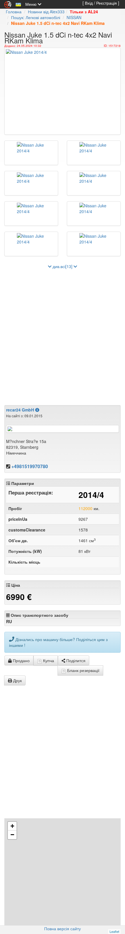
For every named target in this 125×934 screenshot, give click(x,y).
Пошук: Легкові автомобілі (35, 17)
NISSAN (74, 17)
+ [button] (12, 826)
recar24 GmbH (20, 410)
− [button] (12, 834)
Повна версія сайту (62, 928)
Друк (17, 680)
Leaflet (114, 931)
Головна (14, 11)
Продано (21, 660)
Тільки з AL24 (84, 11)
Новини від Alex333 (46, 11)
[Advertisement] (62, 334)
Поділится (75, 660)
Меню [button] (31, 4)
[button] (18, 4)
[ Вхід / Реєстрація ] (101, 3)
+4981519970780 (29, 466)
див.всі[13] (62, 266)
